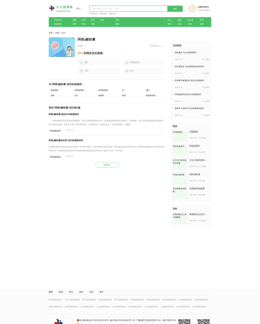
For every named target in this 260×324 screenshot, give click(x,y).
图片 (93, 20)
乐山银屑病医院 (103, 307)
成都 (179, 20)
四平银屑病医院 (89, 300)
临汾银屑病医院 (119, 307)
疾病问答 (58, 24)
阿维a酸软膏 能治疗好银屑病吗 (64, 114)
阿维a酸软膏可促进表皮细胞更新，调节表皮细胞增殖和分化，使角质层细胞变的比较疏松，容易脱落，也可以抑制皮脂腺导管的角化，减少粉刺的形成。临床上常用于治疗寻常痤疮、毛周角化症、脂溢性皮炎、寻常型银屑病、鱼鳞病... (107, 123)
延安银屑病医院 (201, 300)
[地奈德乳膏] (180, 178)
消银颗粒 (193, 132)
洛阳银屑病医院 (71, 307)
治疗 (76, 96)
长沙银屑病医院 (87, 307)
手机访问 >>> (157, 46)
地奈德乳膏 (194, 174)
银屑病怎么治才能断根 (198, 214)
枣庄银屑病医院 (121, 300)
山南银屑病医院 (167, 307)
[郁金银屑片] (180, 150)
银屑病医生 (103, 14)
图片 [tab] (102, 292)
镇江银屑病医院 (183, 307)
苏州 (202, 20)
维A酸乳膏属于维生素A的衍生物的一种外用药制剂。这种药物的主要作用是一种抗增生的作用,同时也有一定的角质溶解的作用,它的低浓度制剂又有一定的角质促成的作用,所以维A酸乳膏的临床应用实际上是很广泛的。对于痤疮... (106, 149)
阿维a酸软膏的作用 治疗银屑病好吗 (66, 140)
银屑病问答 (113, 14)
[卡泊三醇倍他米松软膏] (180, 164)
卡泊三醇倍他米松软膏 (198, 160)
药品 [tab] (91, 292)
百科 (84, 20)
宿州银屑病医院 (55, 300)
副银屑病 (54, 90)
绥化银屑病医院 (199, 307)
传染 (86, 71)
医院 (75, 20)
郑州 (169, 24)
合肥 (202, 24)
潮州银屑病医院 (55, 307)
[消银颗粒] (180, 136)
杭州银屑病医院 (135, 307)
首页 (51, 33)
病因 (117, 24)
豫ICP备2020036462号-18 (122, 320)
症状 (117, 20)
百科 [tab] (81, 292)
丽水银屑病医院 (105, 300)
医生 (75, 24)
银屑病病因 (134, 62)
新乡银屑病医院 (169, 300)
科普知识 (58, 20)
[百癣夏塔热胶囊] (180, 193)
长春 (179, 24)
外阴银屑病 (79, 90)
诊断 (52, 96)
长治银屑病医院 (185, 300)
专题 (93, 24)
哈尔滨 (190, 20)
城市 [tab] (51, 292)
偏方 (86, 62)
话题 (102, 20)
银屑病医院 (94, 14)
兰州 (189, 24)
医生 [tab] (71, 292)
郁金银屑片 (194, 146)
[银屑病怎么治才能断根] (180, 218)
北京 (169, 20)
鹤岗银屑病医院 (153, 300)
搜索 (175, 9)
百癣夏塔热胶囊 (197, 188)
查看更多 (107, 165)
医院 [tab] (61, 292)
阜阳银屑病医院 (137, 300)
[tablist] (130, 292)
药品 (84, 24)
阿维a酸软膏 (55, 131)
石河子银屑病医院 (72, 300)
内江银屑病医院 (151, 307)
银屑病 (101, 96)
